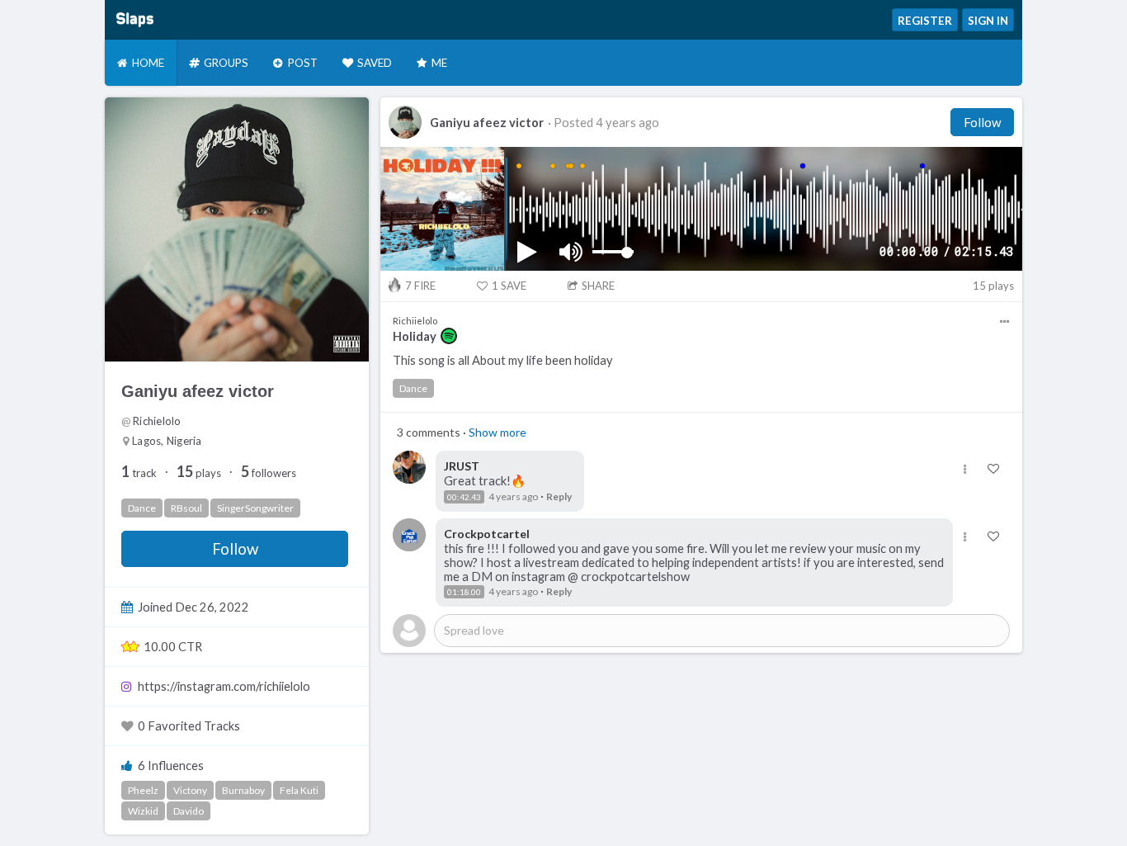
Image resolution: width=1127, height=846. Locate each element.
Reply (559, 496)
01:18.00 (464, 592)
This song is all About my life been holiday (503, 360)
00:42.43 (464, 497)
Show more (497, 432)
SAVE (509, 285)
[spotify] (449, 336)
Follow (235, 549)
